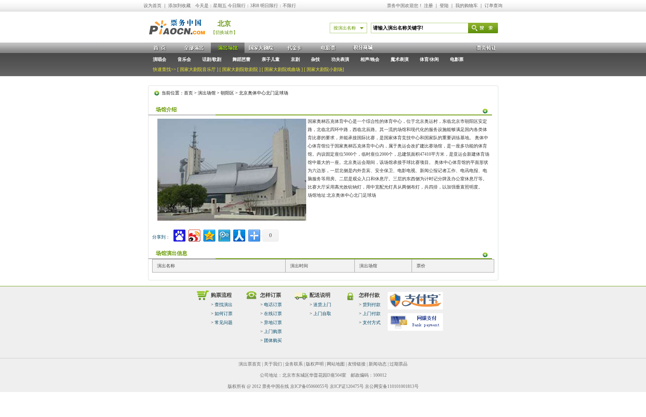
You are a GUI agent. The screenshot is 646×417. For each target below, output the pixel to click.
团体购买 (273, 340)
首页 (188, 93)
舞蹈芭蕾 (241, 59)
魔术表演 (400, 59)
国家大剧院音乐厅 (198, 69)
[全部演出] (194, 48)
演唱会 (159, 59)
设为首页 (153, 5)
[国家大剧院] (261, 48)
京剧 (295, 59)
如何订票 (224, 313)
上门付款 (372, 313)
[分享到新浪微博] (194, 235)
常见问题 (224, 322)
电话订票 (273, 304)
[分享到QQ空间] (209, 235)
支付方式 (372, 322)
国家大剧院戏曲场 (282, 69)
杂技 (315, 59)
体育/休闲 (429, 59)
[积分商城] (362, 48)
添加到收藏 (179, 5)
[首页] (160, 48)
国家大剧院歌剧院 (240, 69)
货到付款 (372, 304)
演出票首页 (250, 364)
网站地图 (336, 364)
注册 (428, 5)
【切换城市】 (224, 32)
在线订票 (273, 313)
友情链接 (357, 364)
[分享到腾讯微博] (224, 235)
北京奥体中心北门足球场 (263, 93)
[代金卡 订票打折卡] (295, 48)
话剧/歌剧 (211, 59)
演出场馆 (207, 93)
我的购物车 (466, 5)
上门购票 (273, 331)
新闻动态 (378, 364)
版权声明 (315, 364)
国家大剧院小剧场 (324, 69)
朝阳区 (227, 93)
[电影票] (328, 48)
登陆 (444, 5)
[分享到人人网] (239, 235)
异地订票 (273, 322)
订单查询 (493, 5)
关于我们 (273, 364)
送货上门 (322, 304)
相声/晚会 (369, 59)
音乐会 (184, 59)
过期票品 (398, 364)
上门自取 (322, 313)
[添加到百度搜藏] (179, 235)
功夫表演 (340, 59)
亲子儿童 (271, 59)
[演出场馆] (227, 48)
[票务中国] (177, 40)
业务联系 (294, 364)
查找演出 (224, 304)
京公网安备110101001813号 (392, 386)
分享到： (161, 237)
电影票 (457, 59)
